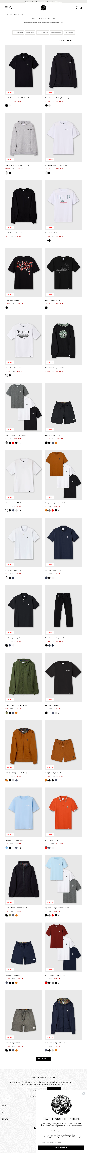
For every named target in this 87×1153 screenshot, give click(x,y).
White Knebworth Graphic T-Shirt (57, 165)
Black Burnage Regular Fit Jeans (56, 638)
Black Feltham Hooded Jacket (16, 907)
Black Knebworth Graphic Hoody (57, 98)
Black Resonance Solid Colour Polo (18, 98)
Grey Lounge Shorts (12, 1043)
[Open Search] (11, 7)
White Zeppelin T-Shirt (13, 368)
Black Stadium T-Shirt (52, 300)
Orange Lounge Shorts (53, 772)
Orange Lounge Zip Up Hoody (16, 772)
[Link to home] (43, 7)
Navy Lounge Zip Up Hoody (55, 1043)
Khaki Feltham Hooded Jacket (16, 705)
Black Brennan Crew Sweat (15, 233)
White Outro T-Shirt (52, 233)
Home (7, 14)
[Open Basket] (81, 7)
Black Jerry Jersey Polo (13, 638)
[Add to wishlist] (40, 47)
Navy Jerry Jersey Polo (53, 570)
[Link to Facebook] (35, 1128)
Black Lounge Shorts (52, 435)
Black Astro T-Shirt (12, 300)
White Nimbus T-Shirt (13, 503)
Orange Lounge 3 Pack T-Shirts (56, 503)
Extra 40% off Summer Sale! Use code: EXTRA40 (43, 2)
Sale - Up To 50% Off (16, 14)
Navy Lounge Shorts (12, 975)
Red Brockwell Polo (52, 840)
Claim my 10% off (61, 1147)
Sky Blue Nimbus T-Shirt (14, 840)
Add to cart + (35, 92)
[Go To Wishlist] (77, 7)
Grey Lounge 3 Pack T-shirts (15, 435)
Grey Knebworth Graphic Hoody (17, 165)
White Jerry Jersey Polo (13, 570)
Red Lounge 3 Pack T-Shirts (55, 975)
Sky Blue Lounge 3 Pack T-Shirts (57, 907)
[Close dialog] (83, 1093)
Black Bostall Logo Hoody (54, 368)
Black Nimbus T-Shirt (52, 705)
